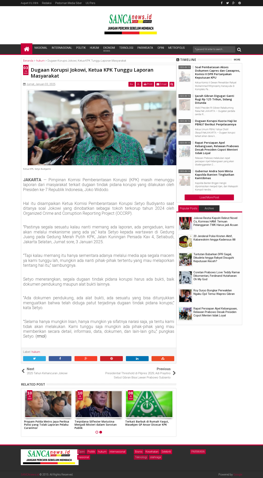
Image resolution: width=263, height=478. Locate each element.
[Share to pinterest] (111, 358)
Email (163, 84)
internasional (117, 451)
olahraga (155, 457)
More (237, 59)
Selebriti (166, 451)
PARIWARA (198, 451)
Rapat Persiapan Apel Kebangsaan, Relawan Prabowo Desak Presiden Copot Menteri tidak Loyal (217, 148)
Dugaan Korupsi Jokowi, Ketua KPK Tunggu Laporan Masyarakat (92, 72)
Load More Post (209, 197)
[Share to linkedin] (137, 358)
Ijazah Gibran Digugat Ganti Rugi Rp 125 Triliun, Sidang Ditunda (214, 99)
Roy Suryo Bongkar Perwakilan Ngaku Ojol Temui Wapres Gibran (214, 292)
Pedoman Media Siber (68, 3)
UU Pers (90, 3)
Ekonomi (109, 49)
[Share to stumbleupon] (163, 358)
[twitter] (227, 3)
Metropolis (176, 47)
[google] (233, 3)
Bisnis (138, 451)
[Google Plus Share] (86, 358)
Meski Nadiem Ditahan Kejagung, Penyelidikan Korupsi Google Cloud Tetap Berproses (148, 425)
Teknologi (126, 47)
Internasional (62, 47)
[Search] (239, 49)
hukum (102, 451)
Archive (209, 208)
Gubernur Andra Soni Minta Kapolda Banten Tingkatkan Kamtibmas (214, 174)
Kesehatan (152, 451)
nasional (83, 457)
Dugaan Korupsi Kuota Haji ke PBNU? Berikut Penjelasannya (216, 122)
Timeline (188, 59)
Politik (81, 47)
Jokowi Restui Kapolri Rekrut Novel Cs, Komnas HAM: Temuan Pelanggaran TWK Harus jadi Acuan (215, 221)
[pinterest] (239, 3)
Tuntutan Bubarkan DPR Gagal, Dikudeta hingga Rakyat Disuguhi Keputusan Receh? (213, 257)
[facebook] (221, 3)
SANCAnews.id (30, 474)
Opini (160, 47)
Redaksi (47, 3)
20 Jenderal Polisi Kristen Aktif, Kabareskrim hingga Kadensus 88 (214, 237)
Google (237, 474)
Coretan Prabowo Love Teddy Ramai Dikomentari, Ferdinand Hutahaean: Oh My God (216, 276)
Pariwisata (145, 47)
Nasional (40, 47)
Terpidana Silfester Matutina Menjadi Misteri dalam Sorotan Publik (45, 425)
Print (149, 84)
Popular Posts (188, 208)
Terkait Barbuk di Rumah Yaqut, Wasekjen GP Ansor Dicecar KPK (96, 423)
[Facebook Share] (60, 358)
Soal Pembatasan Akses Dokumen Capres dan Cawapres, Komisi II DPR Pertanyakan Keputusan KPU (217, 72)
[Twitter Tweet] (34, 358)
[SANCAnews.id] (26, 48)
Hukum (94, 47)
